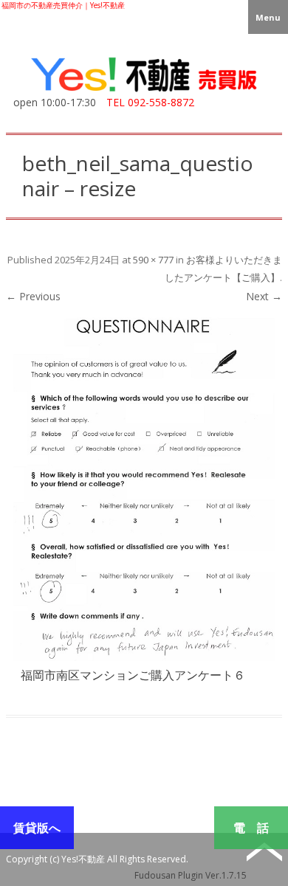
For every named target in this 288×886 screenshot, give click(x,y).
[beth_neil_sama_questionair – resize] (144, 489)
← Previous (33, 296)
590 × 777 (153, 259)
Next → (264, 296)
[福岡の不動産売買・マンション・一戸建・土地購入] (144, 92)
